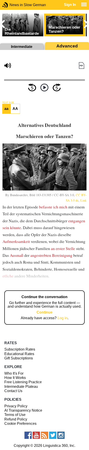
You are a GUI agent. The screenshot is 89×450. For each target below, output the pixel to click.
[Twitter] (52, 435)
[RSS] (44, 435)
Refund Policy (15, 419)
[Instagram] (61, 435)
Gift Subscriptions (18, 358)
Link (83, 200)
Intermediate (21, 47)
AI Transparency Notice (23, 410)
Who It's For (14, 373)
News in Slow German (12, 5)
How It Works (15, 378)
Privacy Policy (15, 406)
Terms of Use (15, 415)
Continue (44, 312)
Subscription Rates (19, 349)
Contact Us (13, 391)
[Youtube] (36, 435)
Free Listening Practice (23, 382)
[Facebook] (28, 435)
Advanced (67, 46)
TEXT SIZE (8, 102)
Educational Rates (19, 354)
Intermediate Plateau (21, 386)
